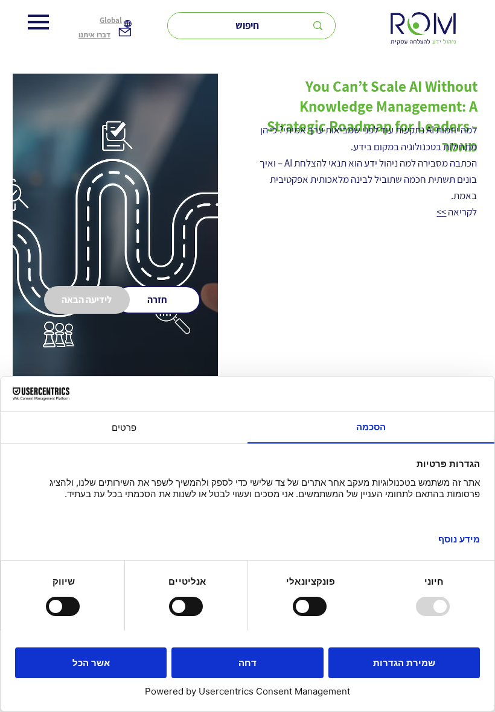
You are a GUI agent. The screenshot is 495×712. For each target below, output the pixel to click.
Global (111, 20)
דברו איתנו (94, 35)
